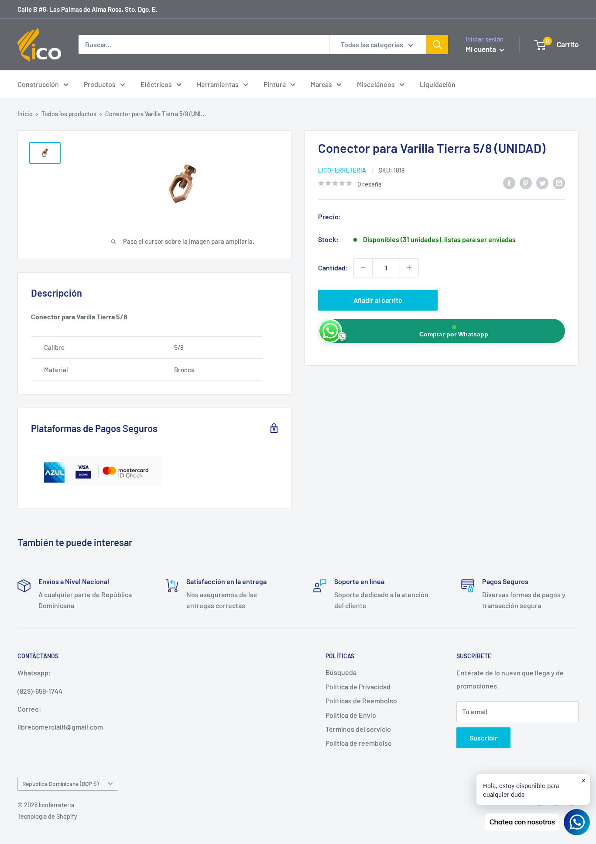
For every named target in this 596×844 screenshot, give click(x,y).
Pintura (275, 84)
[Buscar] (437, 44)
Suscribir (483, 737)
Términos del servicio (358, 729)
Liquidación (438, 84)
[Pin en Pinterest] (526, 182)
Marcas (321, 84)
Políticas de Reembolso (361, 700)
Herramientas (218, 84)
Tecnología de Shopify (47, 816)
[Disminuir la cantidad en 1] (363, 267)
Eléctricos (156, 84)
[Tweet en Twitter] (542, 182)
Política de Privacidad (357, 686)
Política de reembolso (358, 743)
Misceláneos (376, 84)
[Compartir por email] (559, 182)
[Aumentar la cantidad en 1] (409, 267)
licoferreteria (342, 169)
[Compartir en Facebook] (509, 182)
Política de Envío (350, 715)
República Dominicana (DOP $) (60, 783)
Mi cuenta (481, 49)
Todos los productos (68, 114)
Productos (100, 84)
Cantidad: (333, 267)
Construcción (38, 84)
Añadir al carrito (377, 299)
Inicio (25, 114)
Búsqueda (340, 672)
